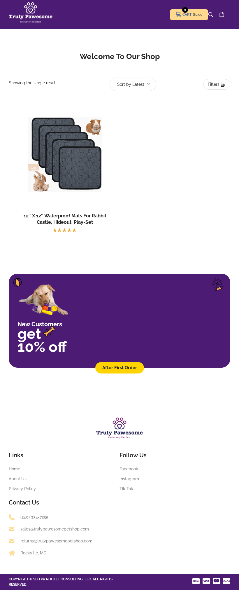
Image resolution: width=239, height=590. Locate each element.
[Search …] (210, 14)
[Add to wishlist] (71, 168)
